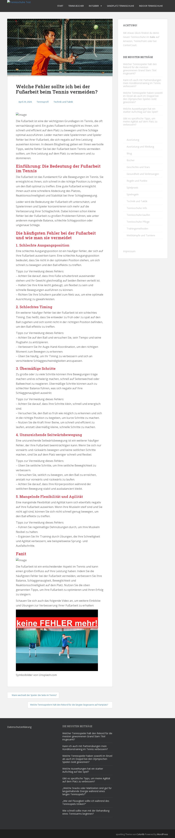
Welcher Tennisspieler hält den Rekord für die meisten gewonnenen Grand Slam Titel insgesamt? (140, 68)
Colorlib (140, 834)
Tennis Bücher (76, 5)
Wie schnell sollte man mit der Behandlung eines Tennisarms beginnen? (85, 812)
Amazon (127, 41)
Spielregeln (133, 194)
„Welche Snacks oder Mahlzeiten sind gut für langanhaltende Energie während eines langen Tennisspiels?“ (87, 791)
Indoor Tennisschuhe (151, 5)
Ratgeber (94, 5)
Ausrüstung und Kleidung (140, 146)
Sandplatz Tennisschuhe (120, 5)
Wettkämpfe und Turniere (141, 235)
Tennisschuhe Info (137, 208)
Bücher (130, 160)
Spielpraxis (132, 187)
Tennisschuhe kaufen (138, 215)
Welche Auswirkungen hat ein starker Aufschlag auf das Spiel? (140, 110)
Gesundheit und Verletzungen (143, 174)
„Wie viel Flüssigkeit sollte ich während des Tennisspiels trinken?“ (85, 802)
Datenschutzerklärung (19, 727)
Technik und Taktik (63, 101)
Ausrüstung (133, 139)
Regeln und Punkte (137, 180)
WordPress (162, 834)
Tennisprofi (43, 101)
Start (60, 5)
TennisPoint (140, 41)
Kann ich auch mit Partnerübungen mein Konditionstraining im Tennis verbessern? (142, 83)
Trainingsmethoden (137, 228)
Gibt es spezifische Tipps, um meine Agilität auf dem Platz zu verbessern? (140, 121)
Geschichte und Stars (138, 167)
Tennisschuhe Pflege (138, 221)
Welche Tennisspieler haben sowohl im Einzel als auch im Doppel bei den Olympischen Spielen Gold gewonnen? (143, 97)
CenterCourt (130, 45)
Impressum (129, 251)
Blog (129, 153)
